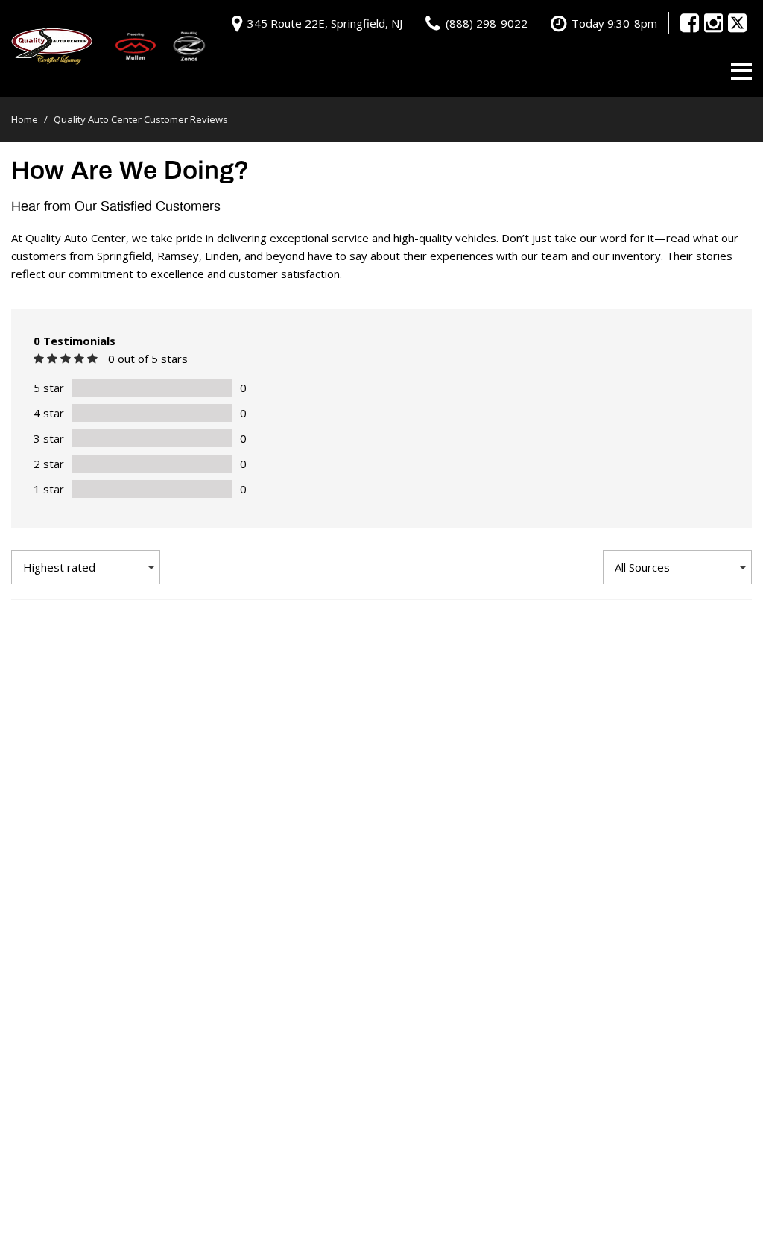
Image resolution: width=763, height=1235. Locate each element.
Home (25, 119)
